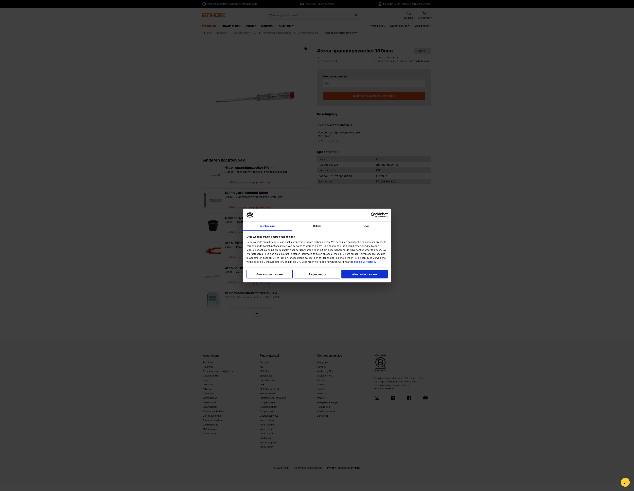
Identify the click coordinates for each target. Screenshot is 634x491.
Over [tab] (366, 225)
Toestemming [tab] (267, 225)
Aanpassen (315, 274)
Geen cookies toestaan (269, 274)
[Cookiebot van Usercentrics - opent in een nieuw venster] (373, 215)
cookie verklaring (364, 261)
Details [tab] (317, 225)
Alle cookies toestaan (364, 274)
